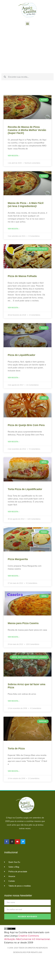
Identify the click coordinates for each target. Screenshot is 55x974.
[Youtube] (17, 841)
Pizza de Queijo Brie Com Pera (26, 425)
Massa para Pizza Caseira (23, 623)
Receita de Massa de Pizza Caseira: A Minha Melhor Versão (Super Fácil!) (27, 130)
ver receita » (13, 156)
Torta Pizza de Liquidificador (25, 489)
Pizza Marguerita (18, 559)
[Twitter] (23, 841)
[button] (27, 23)
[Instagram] (12, 841)
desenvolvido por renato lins (27, 952)
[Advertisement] (27, 50)
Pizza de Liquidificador (21, 355)
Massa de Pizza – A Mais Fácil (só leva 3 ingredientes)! (25, 205)
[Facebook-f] (6, 841)
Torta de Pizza (16, 748)
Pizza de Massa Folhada (22, 276)
